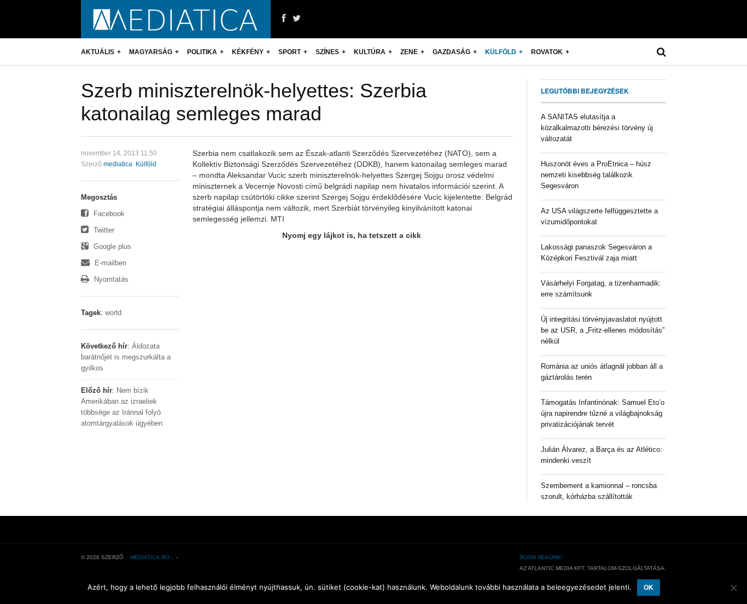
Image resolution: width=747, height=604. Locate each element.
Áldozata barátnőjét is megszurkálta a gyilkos (126, 357)
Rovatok (547, 52)
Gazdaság (451, 52)
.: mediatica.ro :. (149, 557)
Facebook (108, 214)
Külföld (500, 52)
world (113, 313)
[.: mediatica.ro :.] (176, 19)
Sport (289, 52)
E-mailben (109, 263)
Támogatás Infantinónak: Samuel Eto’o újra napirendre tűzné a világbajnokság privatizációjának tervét (602, 413)
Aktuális (97, 52)
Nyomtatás (110, 279)
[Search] (661, 52)
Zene (409, 52)
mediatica (117, 164)
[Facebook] (283, 18)
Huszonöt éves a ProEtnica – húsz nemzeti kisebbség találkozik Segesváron (596, 175)
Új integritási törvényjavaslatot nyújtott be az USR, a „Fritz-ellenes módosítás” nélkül (602, 330)
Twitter (102, 230)
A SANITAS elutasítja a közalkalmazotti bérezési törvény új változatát (597, 128)
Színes (327, 52)
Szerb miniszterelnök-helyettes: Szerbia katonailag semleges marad (254, 102)
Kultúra (370, 52)
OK (648, 587)
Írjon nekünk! (541, 557)
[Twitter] (297, 18)
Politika (202, 52)
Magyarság (150, 52)
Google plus (111, 246)
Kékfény (248, 52)
